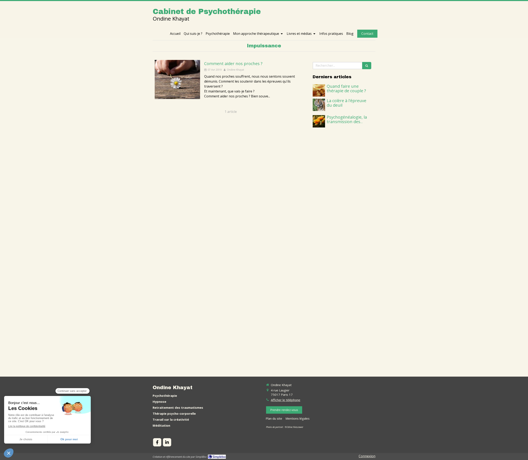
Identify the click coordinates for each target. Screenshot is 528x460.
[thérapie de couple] (319, 90)
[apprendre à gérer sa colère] (319, 105)
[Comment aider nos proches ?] (177, 79)
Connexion (367, 456)
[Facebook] (157, 442)
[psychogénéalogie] (319, 121)
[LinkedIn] (167, 442)
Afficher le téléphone (285, 400)
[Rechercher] (366, 65)
